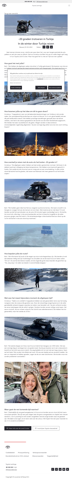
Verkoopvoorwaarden (40, 452)
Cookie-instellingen (16, 87)
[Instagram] (56, 469)
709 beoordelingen (42, 1)
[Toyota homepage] (4, 5)
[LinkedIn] (51, 47)
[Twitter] (47, 47)
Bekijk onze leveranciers (15, 82)
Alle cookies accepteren (55, 87)
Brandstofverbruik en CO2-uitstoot (17, 456)
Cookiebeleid (10, 452)
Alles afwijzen (41, 87)
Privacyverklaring (23, 452)
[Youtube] (63, 469)
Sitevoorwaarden (37, 456)
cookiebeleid (40, 79)
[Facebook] (44, 47)
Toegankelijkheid (52, 456)
